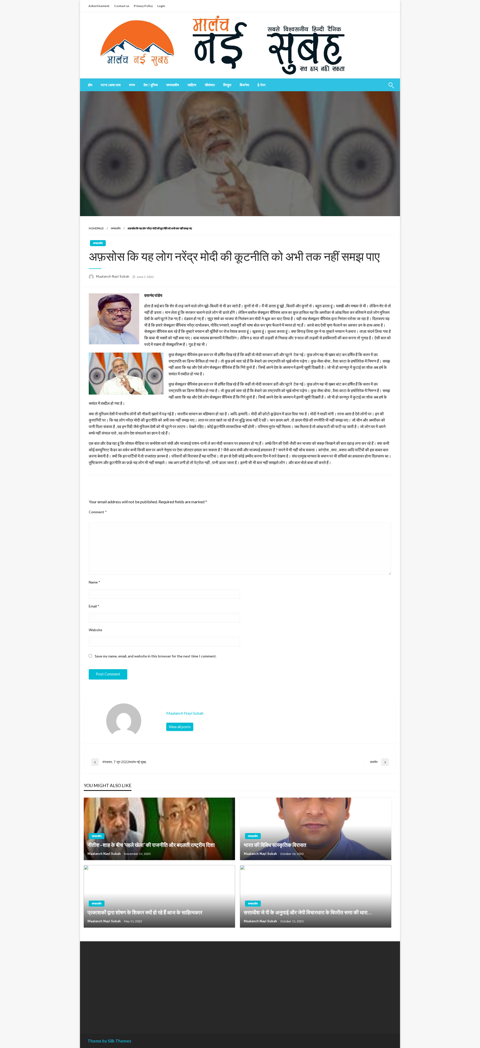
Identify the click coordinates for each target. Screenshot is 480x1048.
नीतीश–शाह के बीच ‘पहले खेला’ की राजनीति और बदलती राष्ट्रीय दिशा (151, 845)
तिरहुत (227, 85)
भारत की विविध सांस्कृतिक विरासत (275, 845)
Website (95, 630)
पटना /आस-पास (110, 85)
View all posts (180, 727)
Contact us (121, 6)
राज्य (132, 85)
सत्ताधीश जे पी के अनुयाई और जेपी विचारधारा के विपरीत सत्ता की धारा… (308, 912)
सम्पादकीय (172, 85)
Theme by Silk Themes (109, 1041)
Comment (98, 512)
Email (94, 606)
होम (90, 85)
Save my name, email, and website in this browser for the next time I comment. (155, 656)
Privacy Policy (143, 6)
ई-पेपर (262, 85)
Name (94, 582)
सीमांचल (210, 85)
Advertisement (99, 6)
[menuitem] (90, 85)
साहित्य (192, 85)
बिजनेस (244, 85)
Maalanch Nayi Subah (113, 276)
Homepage (96, 228)
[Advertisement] (133, 984)
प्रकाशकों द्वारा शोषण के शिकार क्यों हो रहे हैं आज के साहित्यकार (145, 912)
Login (161, 6)
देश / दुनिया (151, 85)
